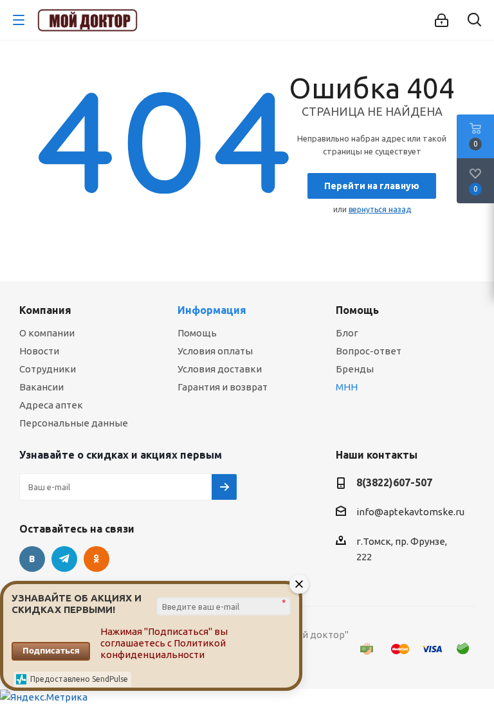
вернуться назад (380, 209)
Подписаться (51, 650)
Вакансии (41, 386)
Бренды (355, 368)
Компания (45, 310)
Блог (347, 332)
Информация (212, 310)
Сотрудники (47, 368)
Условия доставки (220, 368)
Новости (39, 350)
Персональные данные (73, 422)
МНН (347, 386)
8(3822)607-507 (394, 482)
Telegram (64, 559)
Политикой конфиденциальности (163, 648)
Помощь (197, 332)
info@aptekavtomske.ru (410, 511)
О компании (47, 332)
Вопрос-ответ (368, 350)
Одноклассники (96, 559)
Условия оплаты (215, 350)
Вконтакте (32, 559)
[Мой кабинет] (441, 20)
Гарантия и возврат (223, 386)
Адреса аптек (51, 404)
